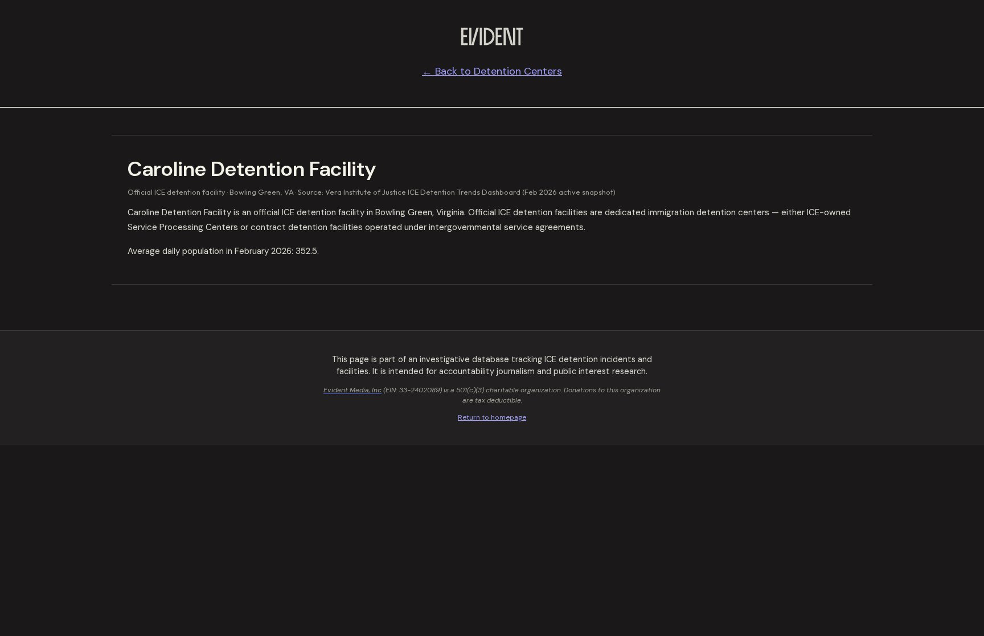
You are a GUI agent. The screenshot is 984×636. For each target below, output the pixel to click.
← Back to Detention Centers (492, 71)
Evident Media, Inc (352, 390)
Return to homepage (492, 417)
